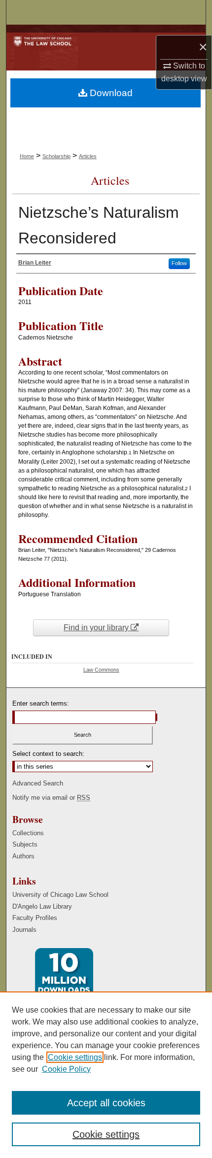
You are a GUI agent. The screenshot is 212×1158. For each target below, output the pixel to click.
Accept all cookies (106, 1102)
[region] (106, 1074)
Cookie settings (75, 1057)
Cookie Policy (66, 1069)
